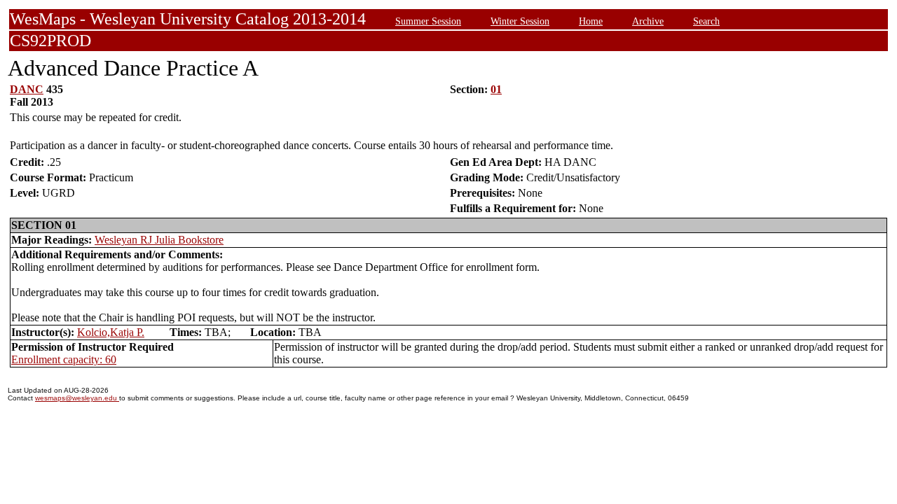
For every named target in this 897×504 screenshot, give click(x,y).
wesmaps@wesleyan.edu (77, 398)
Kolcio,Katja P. (110, 332)
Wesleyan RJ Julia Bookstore (159, 240)
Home (591, 21)
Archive (648, 21)
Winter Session (520, 21)
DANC (26, 89)
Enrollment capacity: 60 (63, 359)
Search (706, 21)
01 (496, 89)
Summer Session (428, 21)
